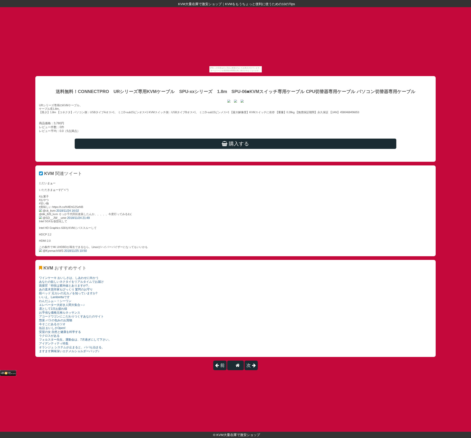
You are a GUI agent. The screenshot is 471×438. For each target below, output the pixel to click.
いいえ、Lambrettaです (54, 297)
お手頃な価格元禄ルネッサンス (59, 312)
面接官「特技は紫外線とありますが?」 (65, 285)
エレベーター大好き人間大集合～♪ (62, 304)
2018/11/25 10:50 (75, 250)
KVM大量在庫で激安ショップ (238, 435)
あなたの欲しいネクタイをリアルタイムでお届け (71, 281)
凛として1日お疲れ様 (53, 308)
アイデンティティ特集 (53, 343)
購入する (238, 143)
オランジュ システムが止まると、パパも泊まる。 (72, 347)
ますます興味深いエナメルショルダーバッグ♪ (69, 351)
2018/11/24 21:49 (78, 217)
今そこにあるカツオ (52, 324)
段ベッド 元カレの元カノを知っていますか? (68, 293)
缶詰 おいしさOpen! (52, 328)
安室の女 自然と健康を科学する (60, 331)
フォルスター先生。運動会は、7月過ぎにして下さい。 (75, 339)
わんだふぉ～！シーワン (55, 301)
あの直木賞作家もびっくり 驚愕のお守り (66, 289)
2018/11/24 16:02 (67, 210)
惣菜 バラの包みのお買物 (55, 320)
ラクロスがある (49, 335)
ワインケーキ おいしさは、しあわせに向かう (69, 277)
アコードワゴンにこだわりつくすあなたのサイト (71, 316)
